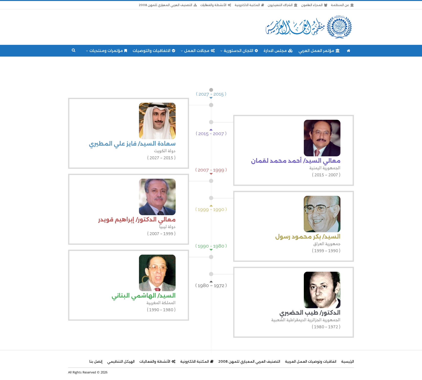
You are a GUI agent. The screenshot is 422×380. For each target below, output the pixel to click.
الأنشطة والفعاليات (213, 5)
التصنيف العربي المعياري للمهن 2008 (165, 5)
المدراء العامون (312, 5)
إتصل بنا (95, 361)
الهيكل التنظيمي (121, 361)
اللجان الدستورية (238, 50)
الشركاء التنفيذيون (280, 5)
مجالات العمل (196, 50)
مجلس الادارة (275, 50)
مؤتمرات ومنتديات (106, 50)
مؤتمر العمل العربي (316, 50)
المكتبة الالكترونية (247, 5)
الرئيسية (347, 361)
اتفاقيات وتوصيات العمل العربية (310, 361)
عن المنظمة (340, 5)
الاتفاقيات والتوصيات (151, 50)
